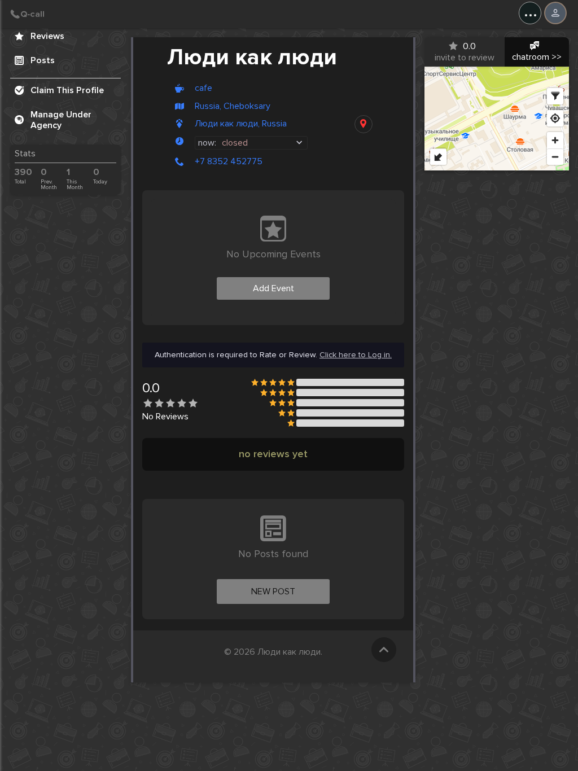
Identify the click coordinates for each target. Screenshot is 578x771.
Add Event (273, 288)
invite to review (464, 52)
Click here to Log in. (355, 355)
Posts (42, 60)
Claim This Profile (67, 90)
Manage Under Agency (60, 120)
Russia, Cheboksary (232, 106)
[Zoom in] (555, 140)
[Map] (496, 118)
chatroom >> (537, 57)
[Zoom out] (555, 156)
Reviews (47, 36)
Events (44, 11)
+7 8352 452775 (228, 161)
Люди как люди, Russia (241, 124)
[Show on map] (363, 124)
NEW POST (273, 591)
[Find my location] (555, 118)
